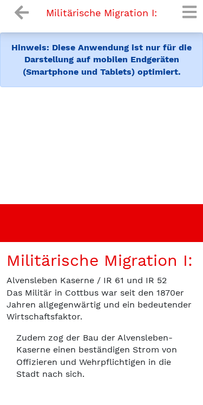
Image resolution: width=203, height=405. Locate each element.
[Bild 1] (111, 199)
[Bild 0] (92, 199)
